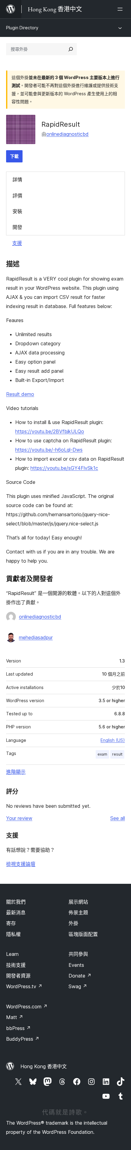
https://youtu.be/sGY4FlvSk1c (64, 468)
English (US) (113, 740)
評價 (17, 196)
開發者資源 (18, 976)
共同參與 (78, 954)
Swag (78, 986)
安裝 (17, 211)
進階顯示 (16, 772)
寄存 (11, 923)
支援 (17, 243)
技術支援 (16, 965)
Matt (14, 1017)
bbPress (18, 1028)
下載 (14, 156)
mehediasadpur (36, 637)
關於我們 (16, 902)
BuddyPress (22, 1039)
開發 (17, 227)
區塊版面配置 (83, 934)
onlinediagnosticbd (67, 134)
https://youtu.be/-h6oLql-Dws (49, 450)
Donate (80, 976)
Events (76, 965)
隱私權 (13, 934)
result (117, 754)
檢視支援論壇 (20, 864)
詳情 (17, 179)
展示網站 (78, 902)
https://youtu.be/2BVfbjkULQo (49, 431)
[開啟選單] (121, 9)
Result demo (20, 394)
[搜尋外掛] (71, 49)
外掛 (73, 923)
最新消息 (16, 912)
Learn (12, 954)
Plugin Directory (22, 27)
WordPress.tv (24, 986)
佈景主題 (78, 912)
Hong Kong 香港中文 (43, 1066)
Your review (19, 818)
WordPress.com (27, 1006)
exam (102, 754)
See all (117, 818)
